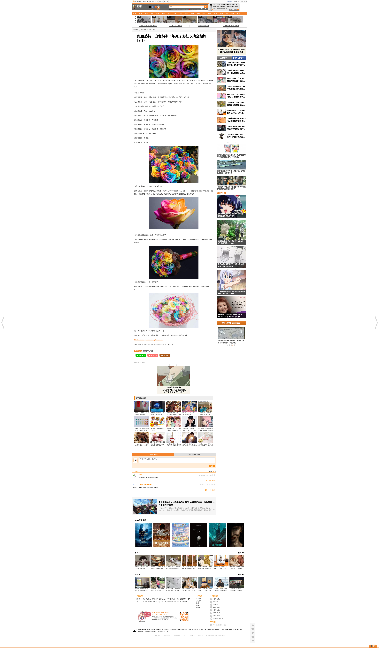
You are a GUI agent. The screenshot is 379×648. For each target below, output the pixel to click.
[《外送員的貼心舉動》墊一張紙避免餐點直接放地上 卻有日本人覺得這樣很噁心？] (231, 72)
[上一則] (3, 322)
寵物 (169, 13)
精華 (238, 13)
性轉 (160, 599)
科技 (198, 13)
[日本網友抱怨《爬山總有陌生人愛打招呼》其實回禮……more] (231, 230)
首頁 (134, 13)
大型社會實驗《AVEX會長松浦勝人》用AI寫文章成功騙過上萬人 (221, 589)
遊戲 (209, 13)
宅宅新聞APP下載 (158, 7)
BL (189, 9)
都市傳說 (183, 9)
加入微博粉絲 (216, 615)
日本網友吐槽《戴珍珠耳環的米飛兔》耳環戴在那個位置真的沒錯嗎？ (205, 589)
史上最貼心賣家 (175, 26)
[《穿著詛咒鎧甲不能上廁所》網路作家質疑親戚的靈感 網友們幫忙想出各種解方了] (231, 136)
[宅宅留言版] (252, 629)
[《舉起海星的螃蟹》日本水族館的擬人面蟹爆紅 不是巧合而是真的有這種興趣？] (231, 88)
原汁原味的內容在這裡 (142, 232)
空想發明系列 (203, 26)
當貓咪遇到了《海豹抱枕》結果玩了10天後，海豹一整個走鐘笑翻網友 (221, 567)
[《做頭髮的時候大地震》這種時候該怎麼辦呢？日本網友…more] (231, 280)
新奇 (163, 13)
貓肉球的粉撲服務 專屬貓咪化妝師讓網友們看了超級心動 (236, 567)
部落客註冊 (177, 635)
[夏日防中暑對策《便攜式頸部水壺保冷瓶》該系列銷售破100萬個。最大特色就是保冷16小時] (228, 335)
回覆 (206, 480)
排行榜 (166, 1)
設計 (221, 13)
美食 (203, 13)
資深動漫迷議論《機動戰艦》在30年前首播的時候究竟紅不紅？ (230, 215)
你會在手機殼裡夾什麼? (148, 26)
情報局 (161, 1)
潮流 (227, 13)
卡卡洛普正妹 (216, 610)
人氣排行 (224, 58)
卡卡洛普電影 (216, 607)
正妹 (146, 13)
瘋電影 (148, 599)
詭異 (186, 13)
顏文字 (138, 599)
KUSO (181, 13)
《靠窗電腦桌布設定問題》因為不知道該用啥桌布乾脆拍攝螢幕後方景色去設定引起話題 (142, 589)
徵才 (185, 635)
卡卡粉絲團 (229, 1)
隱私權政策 (167, 635)
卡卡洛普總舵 (216, 599)
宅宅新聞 (145, 1)
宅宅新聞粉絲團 (153, 7)
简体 (235, 1)
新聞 (214, 625)
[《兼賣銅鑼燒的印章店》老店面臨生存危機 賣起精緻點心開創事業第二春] (231, 120)
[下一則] (376, 322)
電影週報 (183, 602)
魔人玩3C (202, 9)
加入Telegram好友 (218, 618)
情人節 (150, 351)
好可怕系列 (155, 599)
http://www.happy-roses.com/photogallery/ (148, 340)
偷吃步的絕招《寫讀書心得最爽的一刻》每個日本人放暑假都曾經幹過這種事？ (173, 589)
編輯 (213, 480)
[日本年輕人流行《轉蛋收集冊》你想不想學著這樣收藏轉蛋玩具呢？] (231, 96)
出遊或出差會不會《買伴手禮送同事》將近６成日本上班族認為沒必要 (189, 589)
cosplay (141, 601)
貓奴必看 (183, 599)
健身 (197, 9)
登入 (374, 646)
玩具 (215, 13)
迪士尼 (164, 599)
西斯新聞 (151, 1)
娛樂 (192, 13)
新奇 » (137, 575)
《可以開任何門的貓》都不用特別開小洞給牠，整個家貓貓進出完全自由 (189, 567)
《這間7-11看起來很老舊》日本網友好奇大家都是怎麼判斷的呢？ (236, 589)
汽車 (232, 13)
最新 (140, 13)
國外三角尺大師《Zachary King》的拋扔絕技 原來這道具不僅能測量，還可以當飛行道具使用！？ (158, 589)
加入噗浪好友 (155, 7)
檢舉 (213, 475)
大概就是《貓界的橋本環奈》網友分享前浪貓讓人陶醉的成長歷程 (173, 567)
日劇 (192, 9)
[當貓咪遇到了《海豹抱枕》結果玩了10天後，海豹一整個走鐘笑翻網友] (231, 112)
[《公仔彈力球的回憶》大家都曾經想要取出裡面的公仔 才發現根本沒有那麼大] (231, 104)
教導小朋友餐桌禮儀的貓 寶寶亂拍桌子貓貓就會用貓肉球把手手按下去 (158, 567)
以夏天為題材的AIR (231, 26)
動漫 (152, 13)
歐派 (187, 9)
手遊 (166, 601)
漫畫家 (145, 601)
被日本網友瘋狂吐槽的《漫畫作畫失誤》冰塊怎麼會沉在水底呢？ (231, 265)
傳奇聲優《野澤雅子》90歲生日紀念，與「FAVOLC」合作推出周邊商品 (230, 316)
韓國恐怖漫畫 (176, 9)
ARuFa (162, 601)
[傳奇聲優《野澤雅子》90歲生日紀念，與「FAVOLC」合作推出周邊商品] (231, 308)
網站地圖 (157, 635)
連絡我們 (200, 635)
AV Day (158, 601)
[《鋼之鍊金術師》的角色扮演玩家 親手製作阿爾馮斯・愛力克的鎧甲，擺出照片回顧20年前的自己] (231, 64)
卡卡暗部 (192, 635)
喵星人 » (138, 553)
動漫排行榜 (151, 601)
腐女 (144, 599)
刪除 (210, 480)
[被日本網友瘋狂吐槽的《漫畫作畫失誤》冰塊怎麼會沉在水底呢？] (231, 258)
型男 (175, 13)
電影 (156, 1)
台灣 (195, 9)
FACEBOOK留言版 (194, 454)
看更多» (241, 553)
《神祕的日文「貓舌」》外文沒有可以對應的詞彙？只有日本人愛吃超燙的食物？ (142, 567)
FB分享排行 (239, 58)
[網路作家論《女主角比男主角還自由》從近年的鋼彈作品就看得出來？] (231, 80)
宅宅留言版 (153, 454)
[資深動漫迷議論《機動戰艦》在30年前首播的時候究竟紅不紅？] (231, 207)
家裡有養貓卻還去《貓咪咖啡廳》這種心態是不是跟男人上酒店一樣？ (205, 567)
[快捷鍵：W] (252, 637)
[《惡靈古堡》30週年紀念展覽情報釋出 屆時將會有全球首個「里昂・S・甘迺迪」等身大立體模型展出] (231, 128)
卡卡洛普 (135, 29)
